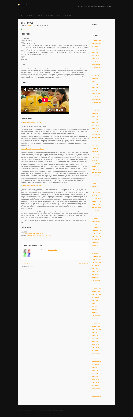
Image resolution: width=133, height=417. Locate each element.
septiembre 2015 (96, 361)
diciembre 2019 (96, 227)
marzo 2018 (95, 277)
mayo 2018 (95, 274)
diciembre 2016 (96, 321)
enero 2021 (95, 195)
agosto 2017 (95, 297)
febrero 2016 (96, 347)
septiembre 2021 (96, 172)
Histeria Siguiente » (83, 263)
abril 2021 (95, 186)
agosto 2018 (95, 265)
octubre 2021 (96, 169)
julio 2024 (95, 78)
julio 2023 (95, 113)
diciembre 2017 (96, 286)
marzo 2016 (95, 344)
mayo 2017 (95, 306)
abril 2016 (95, 341)
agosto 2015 (95, 364)
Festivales (49, 15)
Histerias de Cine (22, 410)
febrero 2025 (96, 58)
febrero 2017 (96, 315)
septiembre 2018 (96, 262)
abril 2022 (95, 151)
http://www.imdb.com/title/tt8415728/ (33, 233)
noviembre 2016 (96, 323)
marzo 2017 (95, 312)
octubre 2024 (96, 70)
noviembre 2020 (96, 201)
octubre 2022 (96, 137)
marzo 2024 (95, 90)
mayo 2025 (95, 49)
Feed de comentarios (99, 6)
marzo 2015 (95, 379)
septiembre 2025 (96, 43)
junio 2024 (95, 81)
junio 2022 (95, 145)
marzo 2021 (95, 189)
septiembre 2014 (96, 396)
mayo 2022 (95, 148)
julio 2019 (95, 242)
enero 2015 (95, 385)
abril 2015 (95, 376)
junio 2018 (95, 271)
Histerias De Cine (31, 26)
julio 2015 (95, 367)
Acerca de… (68, 15)
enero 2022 (95, 160)
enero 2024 (95, 96)
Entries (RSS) (49, 410)
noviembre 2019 (96, 230)
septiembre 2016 (96, 329)
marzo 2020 (95, 218)
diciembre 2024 (96, 64)
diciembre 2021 (96, 163)
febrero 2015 (96, 382)
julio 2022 (95, 143)
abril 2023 (95, 122)
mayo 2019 (95, 245)
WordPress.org (111, 6)
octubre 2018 (96, 259)
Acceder (80, 6)
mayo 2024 (95, 84)
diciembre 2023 (96, 99)
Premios (59, 15)
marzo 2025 (95, 55)
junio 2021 (95, 181)
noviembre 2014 (96, 391)
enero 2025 (95, 61)
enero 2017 (95, 318)
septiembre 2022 (96, 140)
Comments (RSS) (59, 410)
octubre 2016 (96, 326)
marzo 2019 (95, 251)
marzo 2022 (95, 154)
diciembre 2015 (96, 353)
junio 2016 (95, 335)
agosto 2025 (95, 46)
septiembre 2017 (96, 294)
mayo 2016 (95, 338)
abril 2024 (95, 87)
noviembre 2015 (96, 356)
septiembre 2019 (96, 236)
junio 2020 (95, 216)
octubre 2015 (96, 359)
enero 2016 (95, 350)
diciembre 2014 (96, 388)
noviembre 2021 (96, 166)
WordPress (42, 410)
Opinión (40, 15)
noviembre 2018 (96, 256)
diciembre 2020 (96, 198)
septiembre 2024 (96, 73)
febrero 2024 (96, 93)
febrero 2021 (96, 192)
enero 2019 (95, 253)
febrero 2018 (96, 280)
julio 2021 (95, 178)
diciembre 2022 (96, 134)
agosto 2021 (95, 175)
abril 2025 (95, 52)
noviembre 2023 (96, 102)
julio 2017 (95, 300)
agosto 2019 (95, 239)
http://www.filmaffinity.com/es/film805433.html (39, 235)
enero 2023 (95, 131)
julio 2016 (95, 332)
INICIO (21, 15)
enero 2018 (95, 283)
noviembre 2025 (96, 40)
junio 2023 (95, 116)
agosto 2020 (95, 210)
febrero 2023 (96, 128)
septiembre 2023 (96, 108)
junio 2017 (95, 303)
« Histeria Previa (25, 263)
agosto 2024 (95, 75)
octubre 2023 (96, 105)
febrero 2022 (96, 157)
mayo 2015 (95, 373)
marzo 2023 (95, 125)
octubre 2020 (96, 204)
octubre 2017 (96, 291)
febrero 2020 (96, 221)
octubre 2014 (96, 394)
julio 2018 (95, 268)
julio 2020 (95, 213)
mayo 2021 (95, 183)
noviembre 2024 (96, 67)
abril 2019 (95, 248)
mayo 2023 (95, 119)
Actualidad (30, 15)
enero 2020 (95, 224)
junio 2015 (95, 370)
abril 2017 (95, 309)
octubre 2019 (96, 233)
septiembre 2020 (96, 207)
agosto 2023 (95, 110)
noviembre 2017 (96, 288)
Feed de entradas (88, 6)
